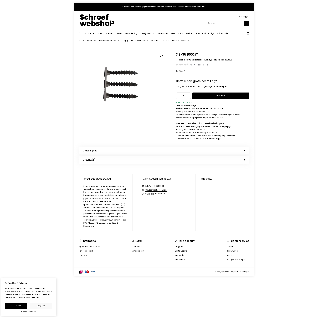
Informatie (222, 33)
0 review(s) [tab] (89, 159)
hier (37, 297)
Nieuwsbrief (180, 259)
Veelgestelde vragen (236, 259)
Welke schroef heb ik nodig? (200, 33)
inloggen (245, 16)
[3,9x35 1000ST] (121, 115)
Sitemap (230, 255)
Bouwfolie (163, 33)
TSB (231, 272)
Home (81, 40)
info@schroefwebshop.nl (156, 190)
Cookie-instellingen (241, 272)
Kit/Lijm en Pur (148, 33)
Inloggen (179, 246)
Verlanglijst (180, 255)
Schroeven (89, 33)
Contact (230, 246)
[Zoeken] (246, 23)
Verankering (131, 33)
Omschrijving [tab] (90, 150)
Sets (173, 33)
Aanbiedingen (138, 251)
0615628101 (159, 186)
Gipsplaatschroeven (107, 40)
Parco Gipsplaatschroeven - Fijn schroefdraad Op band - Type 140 (147, 40)
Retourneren (232, 251)
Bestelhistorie (181, 251)
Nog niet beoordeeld (199, 65)
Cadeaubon (137, 246)
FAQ (180, 33)
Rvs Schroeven (105, 33)
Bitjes (119, 33)
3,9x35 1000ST (185, 40)
